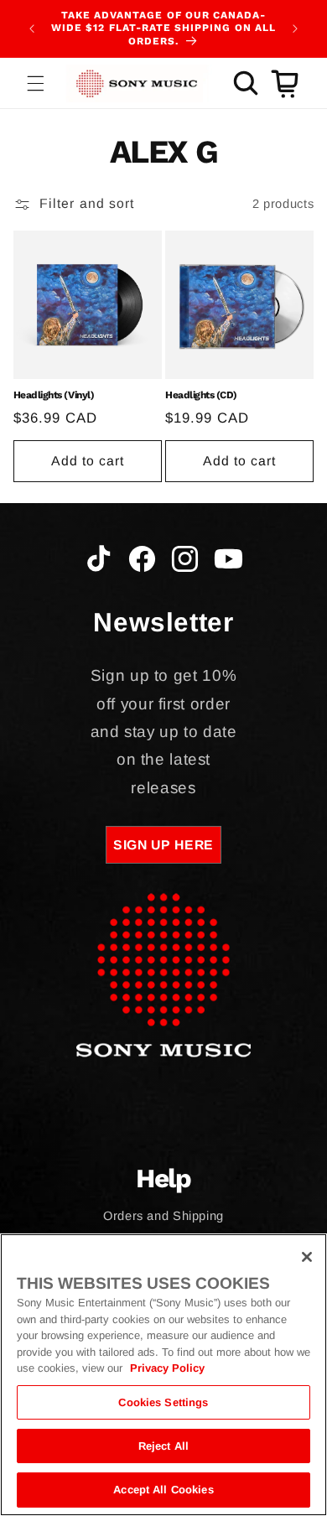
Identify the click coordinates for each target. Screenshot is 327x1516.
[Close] (306, 1256)
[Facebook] (142, 563)
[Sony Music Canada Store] (136, 83)
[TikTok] (98, 563)
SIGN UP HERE (163, 845)
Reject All (163, 1446)
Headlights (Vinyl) (53, 395)
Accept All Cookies (163, 1489)
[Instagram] (185, 563)
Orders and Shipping (163, 1216)
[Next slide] (295, 28)
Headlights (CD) (201, 395)
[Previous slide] (31, 28)
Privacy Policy (167, 1368)
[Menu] (35, 83)
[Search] (245, 83)
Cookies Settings (163, 1402)
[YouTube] (228, 563)
